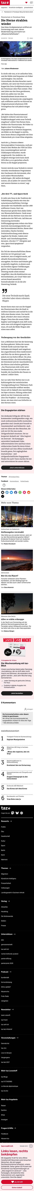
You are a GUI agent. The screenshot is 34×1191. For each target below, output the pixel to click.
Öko (2, 831)
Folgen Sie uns (5, 813)
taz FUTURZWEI (6, 1081)
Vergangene (5, 1057)
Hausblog (4, 911)
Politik (3, 827)
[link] (4, 7)
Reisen (3, 1105)
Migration (4, 874)
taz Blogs (4, 1077)
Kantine (4, 1110)
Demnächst (5, 1043)
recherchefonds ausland (9, 954)
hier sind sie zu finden (11, 723)
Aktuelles (4, 907)
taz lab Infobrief (6, 1029)
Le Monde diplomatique (9, 1086)
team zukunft (5, 1015)
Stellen (3, 921)
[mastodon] (12, 814)
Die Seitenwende (7, 916)
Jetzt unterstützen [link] (17, 468)
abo (2, 940)
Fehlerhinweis (24, 481)
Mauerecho (5, 991)
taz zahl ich (5, 949)
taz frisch (4, 1020)
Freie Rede (5, 996)
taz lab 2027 (5, 1062)
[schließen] (31, 1146)
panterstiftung (6, 958)
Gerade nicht (24, 1146)
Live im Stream (6, 1053)
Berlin (3, 850)
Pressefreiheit (6, 883)
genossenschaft (6, 944)
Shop (3, 1115)
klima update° (6, 987)
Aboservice (5, 1138)
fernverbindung (6, 982)
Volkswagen (5, 888)
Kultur (3, 841)
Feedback (4, 1134)
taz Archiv (4, 1091)
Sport (3, 845)
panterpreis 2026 (7, 963)
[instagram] (21, 814)
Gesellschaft (5, 836)
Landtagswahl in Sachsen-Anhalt (12, 893)
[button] (31, 2)
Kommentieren (14, 481)
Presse (3, 925)
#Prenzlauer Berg (14, 477)
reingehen (4, 1001)
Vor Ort (3, 1048)
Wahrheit (4, 860)
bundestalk (5, 977)
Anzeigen (4, 1120)
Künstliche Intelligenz (8, 878)
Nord (3, 855)
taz (5, 808)
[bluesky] (17, 814)
